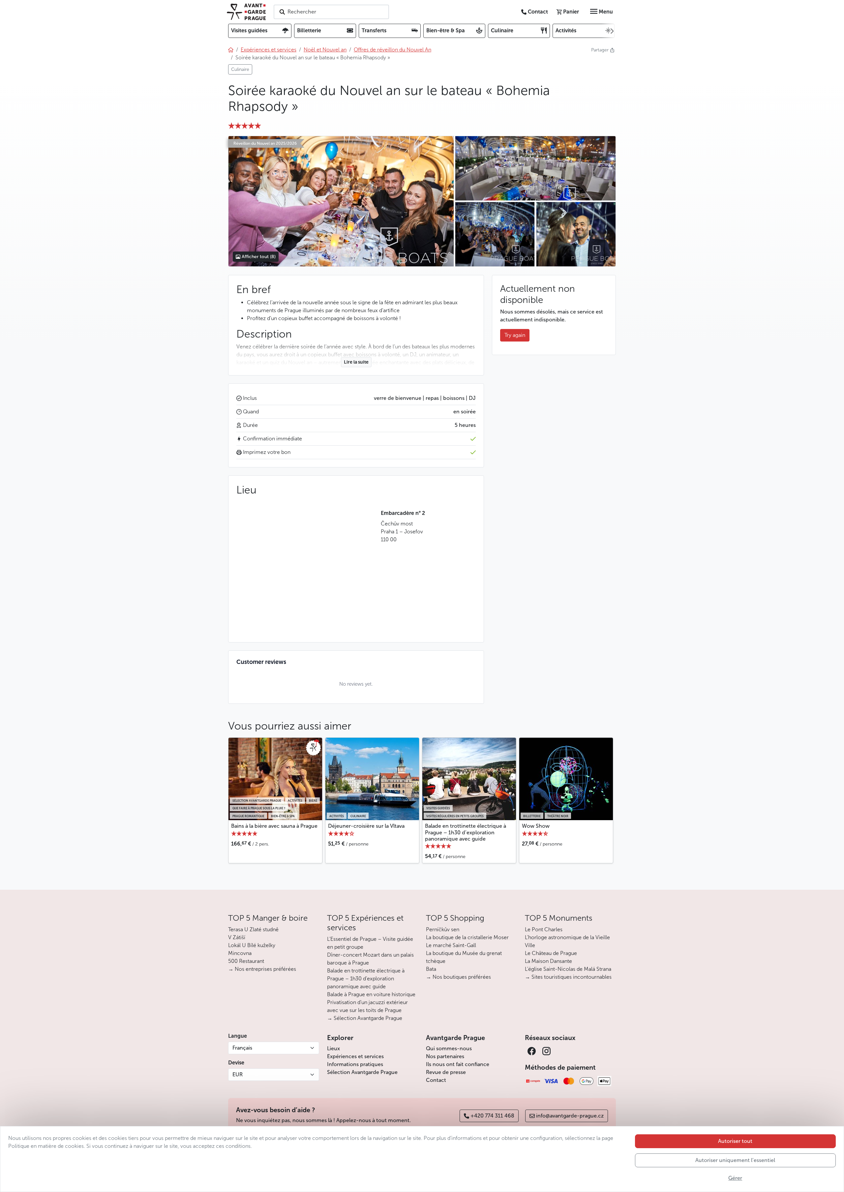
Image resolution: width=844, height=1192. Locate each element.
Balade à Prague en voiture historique (371, 994)
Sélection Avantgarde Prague (362, 1072)
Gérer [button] (735, 1178)
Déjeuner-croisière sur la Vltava (366, 826)
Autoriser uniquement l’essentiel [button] (735, 1160)
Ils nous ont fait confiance (457, 1064)
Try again (514, 335)
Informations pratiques (355, 1064)
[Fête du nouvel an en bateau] (340, 201)
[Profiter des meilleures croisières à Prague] (494, 234)
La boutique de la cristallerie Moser (467, 937)
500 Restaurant (246, 961)
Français (242, 1048)
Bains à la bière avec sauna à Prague (274, 826)
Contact (436, 1080)
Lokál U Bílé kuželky (251, 945)
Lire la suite (356, 362)
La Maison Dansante (548, 961)
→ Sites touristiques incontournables (568, 977)
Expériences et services (355, 1056)
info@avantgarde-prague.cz (570, 1116)
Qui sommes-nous (449, 1048)
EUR (237, 1074)
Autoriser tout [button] (735, 1141)
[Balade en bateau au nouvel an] (535, 168)
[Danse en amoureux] (576, 234)
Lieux (333, 1048)
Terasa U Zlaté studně (253, 929)
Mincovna (240, 953)
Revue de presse (446, 1072)
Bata (431, 969)
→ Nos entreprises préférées (262, 969)
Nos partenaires (445, 1056)
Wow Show (536, 826)
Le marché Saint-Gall (451, 945)
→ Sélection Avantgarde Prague (364, 1018)
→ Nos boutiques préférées (458, 977)
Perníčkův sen (442, 929)
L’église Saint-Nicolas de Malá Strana (568, 969)
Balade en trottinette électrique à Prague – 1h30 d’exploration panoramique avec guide (465, 832)
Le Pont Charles (543, 929)
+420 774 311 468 (492, 1116)
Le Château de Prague (551, 953)
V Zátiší (236, 937)
